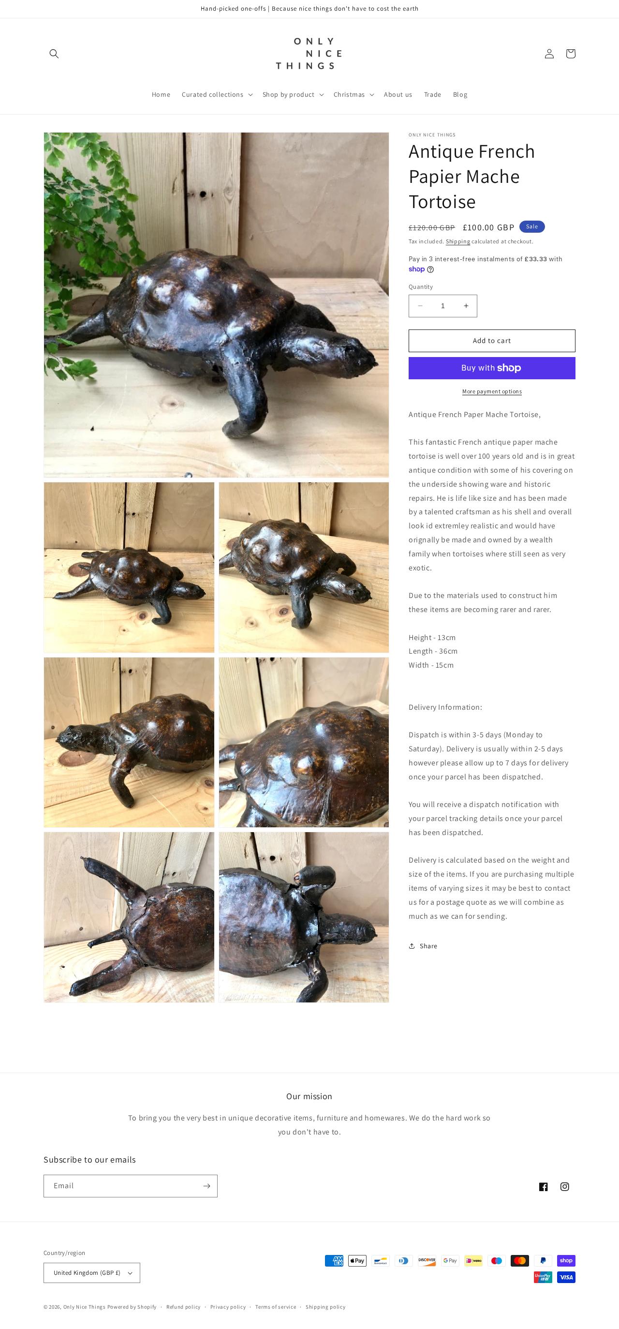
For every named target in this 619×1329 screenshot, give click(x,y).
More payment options (492, 391)
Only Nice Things (85, 1306)
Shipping (458, 241)
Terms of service (275, 1306)
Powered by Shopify (132, 1306)
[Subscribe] (206, 1186)
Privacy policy (228, 1306)
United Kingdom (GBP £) (87, 1273)
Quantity (421, 287)
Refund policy (183, 1306)
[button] (54, 53)
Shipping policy (326, 1306)
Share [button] (429, 945)
